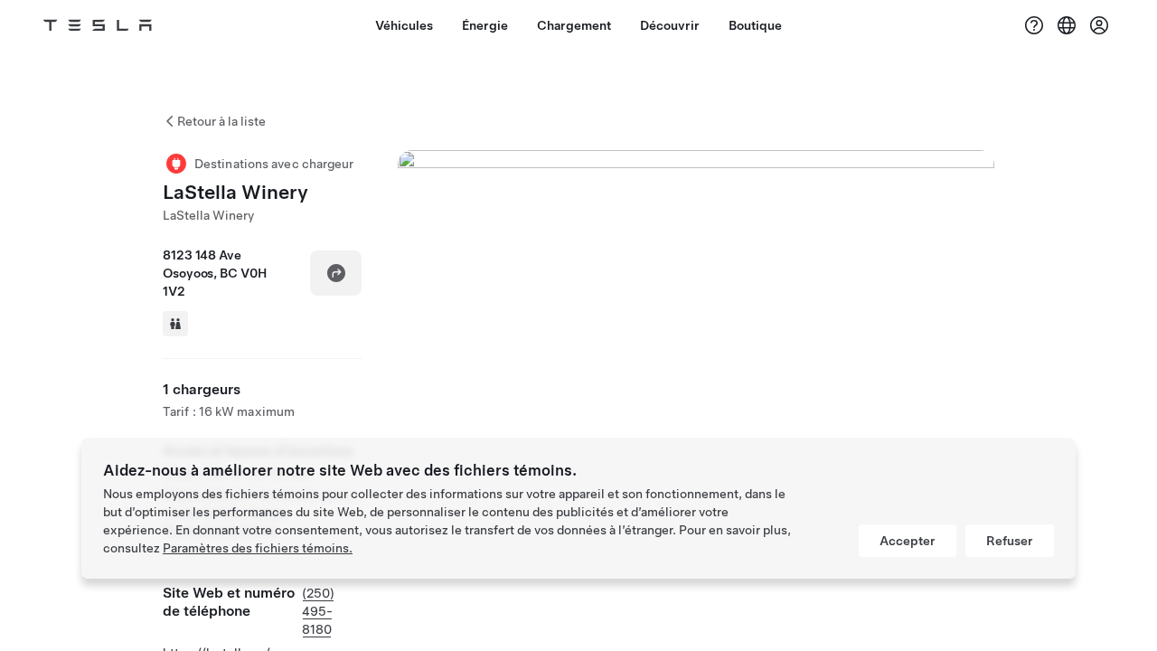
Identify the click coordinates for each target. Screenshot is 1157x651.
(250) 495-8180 (318, 611)
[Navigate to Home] (97, 25)
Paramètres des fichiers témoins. (258, 548)
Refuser (1009, 540)
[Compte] (1099, 25)
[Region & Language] (1066, 25)
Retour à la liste (221, 121)
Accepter (908, 540)
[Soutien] (1034, 25)
